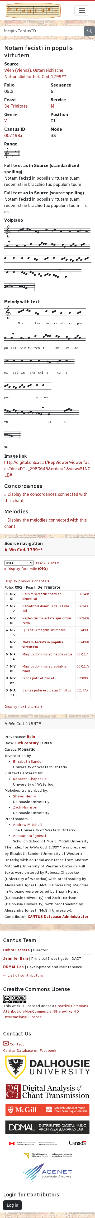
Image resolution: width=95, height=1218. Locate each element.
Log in (12, 1205)
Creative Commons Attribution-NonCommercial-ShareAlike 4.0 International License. (45, 1011)
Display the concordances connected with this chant (46, 497)
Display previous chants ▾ (26, 581)
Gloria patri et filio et (38, 678)
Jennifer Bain (16, 958)
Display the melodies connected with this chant (45, 523)
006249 (82, 606)
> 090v (53, 563)
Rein (31, 737)
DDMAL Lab (13, 967)
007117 (82, 654)
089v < (40, 563)
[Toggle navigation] (81, 10)
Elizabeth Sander (28, 761)
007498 (82, 630)
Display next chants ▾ (23, 706)
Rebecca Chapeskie (30, 779)
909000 (82, 678)
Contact (16, 1044)
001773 (82, 690)
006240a (83, 594)
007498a (13, 135)
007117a (83, 666)
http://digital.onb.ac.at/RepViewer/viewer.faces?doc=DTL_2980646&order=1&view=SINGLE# (47, 469)
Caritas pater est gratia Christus (46, 690)
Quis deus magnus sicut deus (44, 630)
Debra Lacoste (16, 950)
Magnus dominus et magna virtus (47, 654)
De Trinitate (16, 106)
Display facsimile (27, 569)
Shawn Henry (24, 796)
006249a (83, 618)
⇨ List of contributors (23, 975)
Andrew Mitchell (27, 824)
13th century (27, 743)
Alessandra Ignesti (29, 835)
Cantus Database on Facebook (29, 1050)
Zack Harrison (25, 807)
